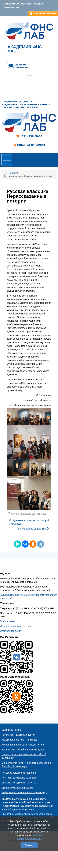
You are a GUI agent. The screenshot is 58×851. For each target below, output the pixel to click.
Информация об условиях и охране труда (24, 792)
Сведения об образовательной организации (22, 5)
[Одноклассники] (32, 544)
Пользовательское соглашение (18, 772)
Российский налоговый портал (18, 734)
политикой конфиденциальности (30, 836)
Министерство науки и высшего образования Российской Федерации (26, 764)
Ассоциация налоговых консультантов (22, 744)
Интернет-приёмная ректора (16, 626)
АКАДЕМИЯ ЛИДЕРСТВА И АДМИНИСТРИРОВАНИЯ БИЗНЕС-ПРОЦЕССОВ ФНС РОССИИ (25, 104)
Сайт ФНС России (11, 729)
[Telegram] (40, 544)
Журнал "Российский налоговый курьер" (23, 749)
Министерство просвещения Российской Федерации (23, 756)
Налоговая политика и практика (19, 739)
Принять (29, 845)
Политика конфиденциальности (18, 777)
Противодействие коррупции (17, 787)
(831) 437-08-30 (29, 75)
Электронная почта (10, 630)
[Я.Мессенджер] (17, 544)
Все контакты (7, 621)
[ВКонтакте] (25, 544)
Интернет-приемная (29, 83)
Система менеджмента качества (19, 782)
